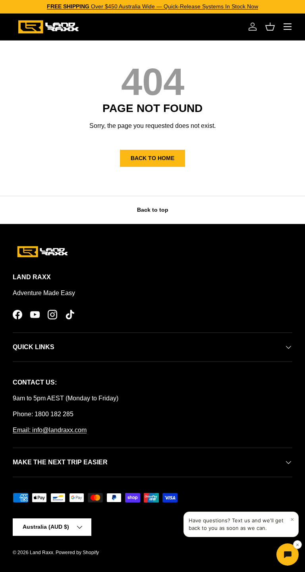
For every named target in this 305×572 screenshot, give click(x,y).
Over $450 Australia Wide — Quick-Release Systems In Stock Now (152, 6)
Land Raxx (41, 552)
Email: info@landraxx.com (50, 430)
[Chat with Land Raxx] (287, 554)
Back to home (152, 158)
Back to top (152, 210)
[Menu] (287, 26)
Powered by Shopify (77, 552)
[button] (270, 26)
